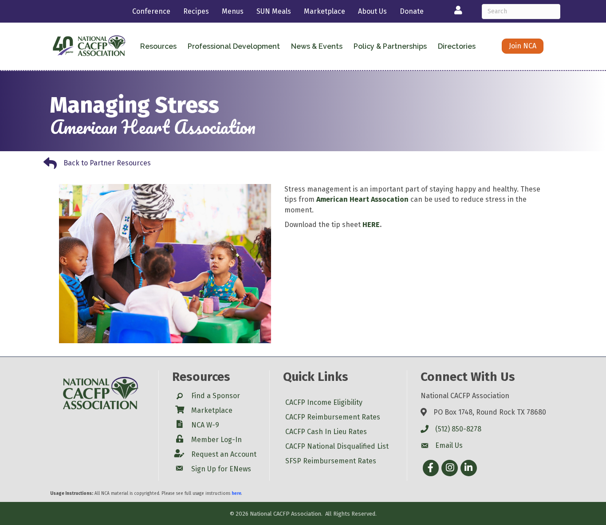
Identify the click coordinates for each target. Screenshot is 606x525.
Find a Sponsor (215, 396)
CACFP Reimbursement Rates (332, 417)
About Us (372, 11)
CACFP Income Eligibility (323, 402)
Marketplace (324, 11)
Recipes (196, 11)
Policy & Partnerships (390, 46)
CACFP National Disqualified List (337, 446)
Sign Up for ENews (221, 469)
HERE (371, 224)
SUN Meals (273, 11)
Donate (412, 11)
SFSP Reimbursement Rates (330, 461)
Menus (233, 11)
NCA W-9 (205, 425)
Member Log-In (216, 439)
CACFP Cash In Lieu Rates (326, 431)
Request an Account (223, 454)
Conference (151, 11)
